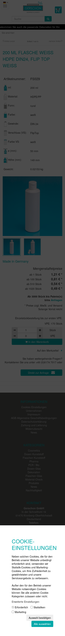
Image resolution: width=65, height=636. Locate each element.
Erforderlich (21, 607)
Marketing (20, 612)
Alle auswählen (42, 624)
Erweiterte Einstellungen (25, 601)
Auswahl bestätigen (40, 618)
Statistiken (39, 607)
